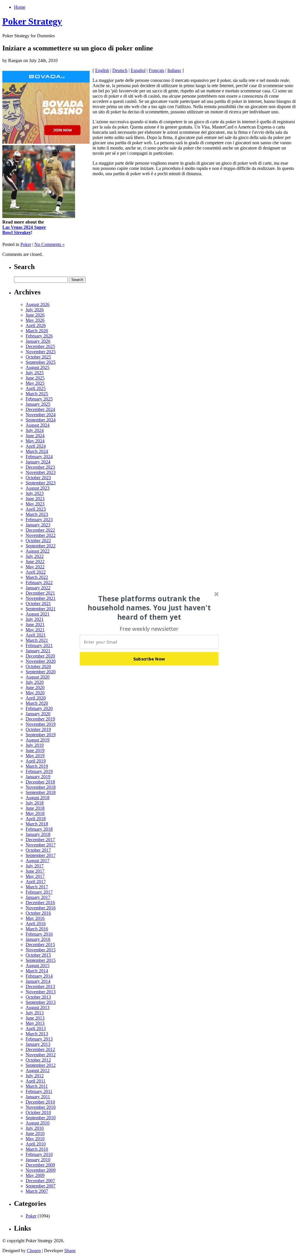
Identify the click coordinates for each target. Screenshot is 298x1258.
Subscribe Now (149, 659)
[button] (149, 607)
